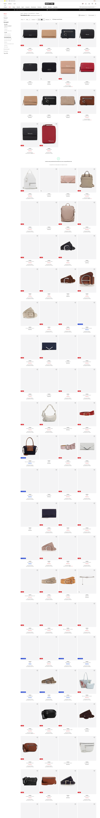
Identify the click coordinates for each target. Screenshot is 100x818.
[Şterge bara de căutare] (95, 7)
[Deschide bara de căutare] (80, 7)
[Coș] (95, 3)
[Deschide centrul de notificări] (89, 4)
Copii (14, 3)
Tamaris (37, 13)
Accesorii (25, 13)
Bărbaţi (10, 3)
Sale (27, 19)
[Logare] (86, 3)
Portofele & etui (32, 13)
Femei (5, 3)
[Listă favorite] (92, 3)
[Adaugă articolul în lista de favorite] (37, 24)
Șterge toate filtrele (58, 19)
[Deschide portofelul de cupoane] (82, 3)
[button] (82, 15)
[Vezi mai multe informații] (30, 54)
